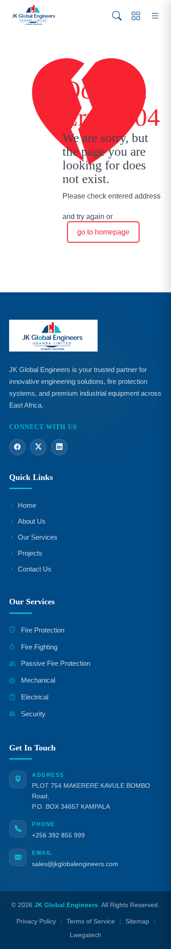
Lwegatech (85, 935)
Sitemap (137, 921)
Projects (30, 553)
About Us (32, 521)
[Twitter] (38, 447)
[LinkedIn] (59, 447)
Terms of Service (91, 921)
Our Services (37, 537)
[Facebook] (17, 447)
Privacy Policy (36, 921)
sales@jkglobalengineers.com (75, 863)
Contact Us (35, 569)
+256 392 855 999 (58, 835)
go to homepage (103, 232)
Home (27, 505)
